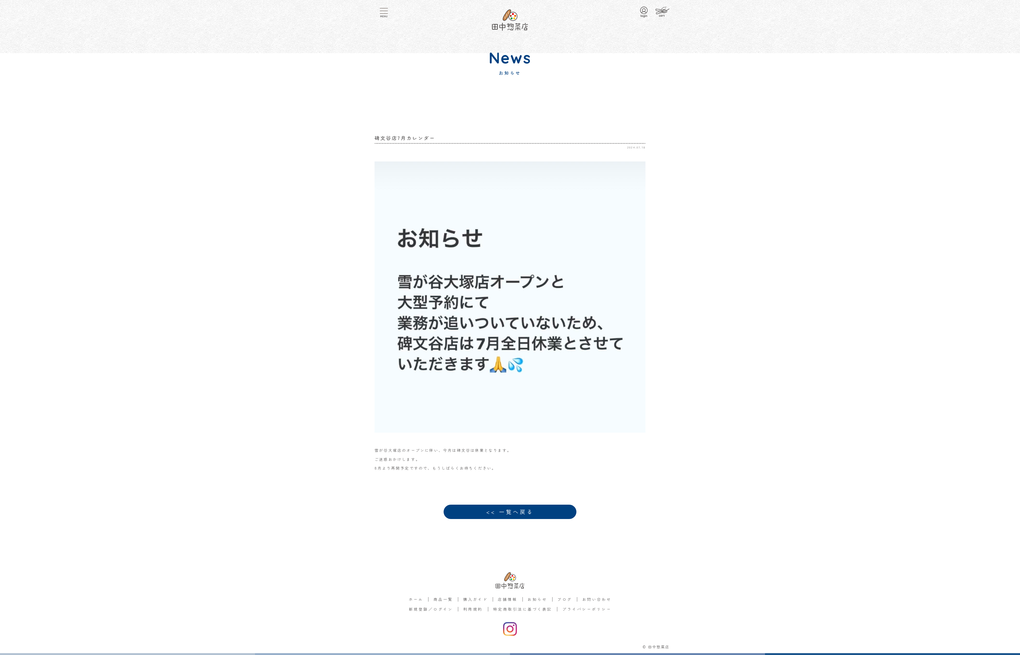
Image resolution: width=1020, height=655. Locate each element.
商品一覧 (443, 599)
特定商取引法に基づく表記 (522, 609)
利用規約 (473, 609)
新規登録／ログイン (431, 609)
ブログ (564, 599)
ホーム (416, 599)
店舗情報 (507, 599)
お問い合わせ (597, 599)
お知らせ (537, 599)
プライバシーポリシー (586, 609)
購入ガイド (475, 599)
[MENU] (384, 11)
